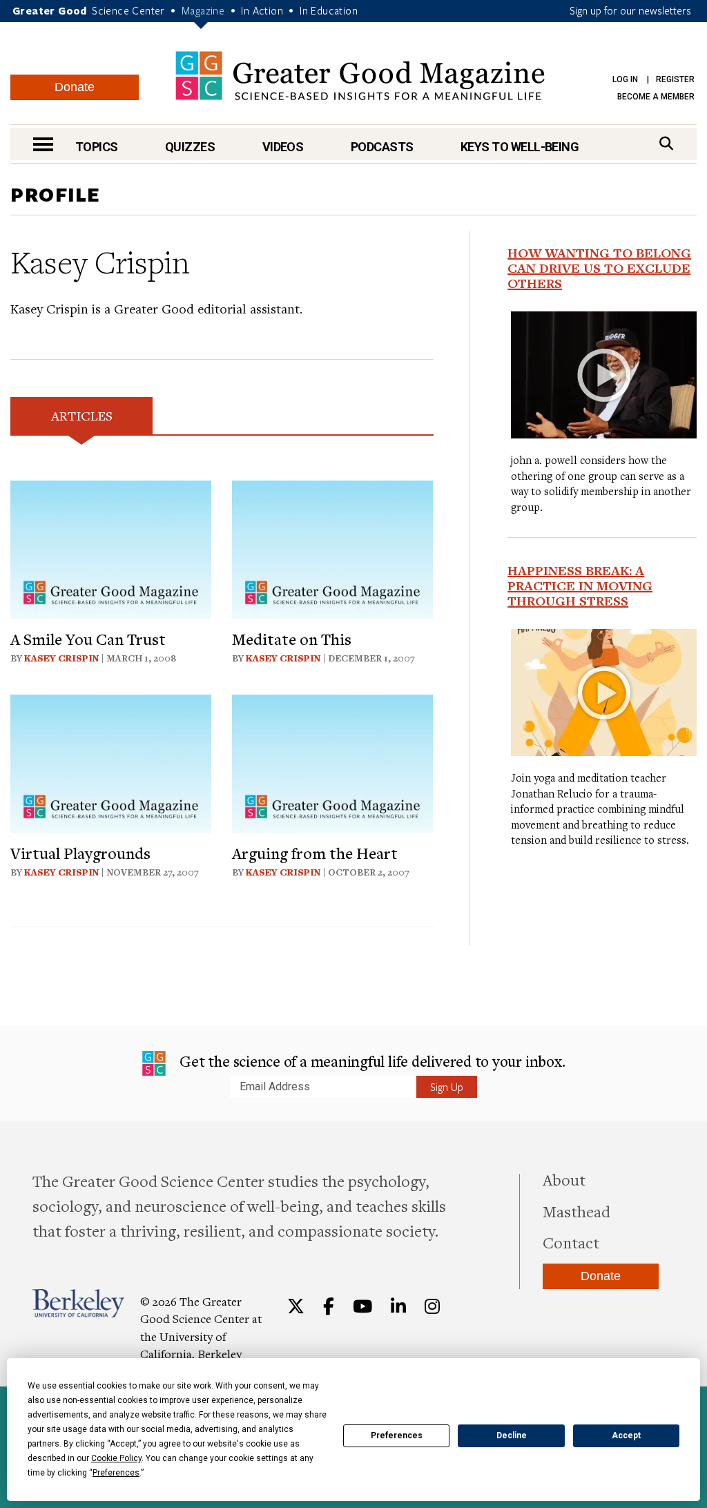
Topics (96, 146)
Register (675, 79)
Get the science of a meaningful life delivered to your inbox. (371, 1061)
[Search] (666, 143)
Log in (625, 79)
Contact (571, 1242)
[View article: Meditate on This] (332, 547)
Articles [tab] (82, 415)
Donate (75, 87)
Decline (511, 1435)
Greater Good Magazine (360, 75)
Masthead (576, 1211)
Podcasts (382, 146)
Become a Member (656, 97)
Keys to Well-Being (520, 146)
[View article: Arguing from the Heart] (332, 761)
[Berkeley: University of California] (78, 1303)
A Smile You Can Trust (88, 638)
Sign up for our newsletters (630, 10)
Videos (283, 146)
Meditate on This (291, 638)
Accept (626, 1435)
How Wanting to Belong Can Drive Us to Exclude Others (599, 268)
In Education (329, 10)
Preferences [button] (116, 1473)
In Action (262, 10)
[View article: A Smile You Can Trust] (110, 547)
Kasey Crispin (61, 658)
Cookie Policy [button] (116, 1458)
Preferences (397, 1435)
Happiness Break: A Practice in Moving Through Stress (579, 585)
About (564, 1179)
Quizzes (190, 146)
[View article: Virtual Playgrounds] (110, 761)
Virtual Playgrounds (80, 852)
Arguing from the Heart (315, 852)
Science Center (128, 10)
